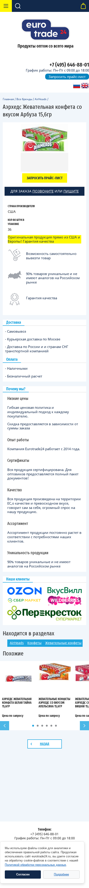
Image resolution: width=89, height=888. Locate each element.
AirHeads (41, 99)
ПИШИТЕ (71, 191)
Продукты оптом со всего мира (45, 46)
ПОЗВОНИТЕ (43, 191)
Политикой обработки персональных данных (35, 865)
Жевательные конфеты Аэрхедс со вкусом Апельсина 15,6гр (54, 703)
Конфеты (34, 643)
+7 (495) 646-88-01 (69, 65)
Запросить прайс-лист (67, 76)
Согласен (23, 874)
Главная (8, 99)
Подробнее (61, 874)
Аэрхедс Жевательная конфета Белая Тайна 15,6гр (16, 703)
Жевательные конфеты (63, 643)
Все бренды (24, 99)
